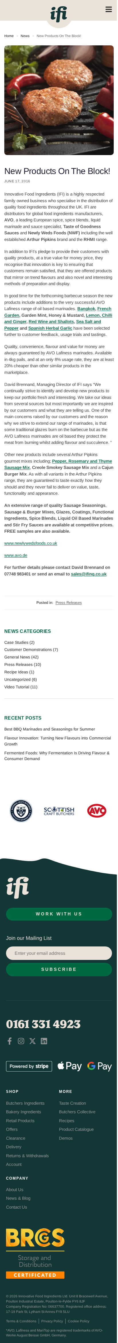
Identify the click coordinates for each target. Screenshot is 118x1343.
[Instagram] (21, 1041)
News (25, 36)
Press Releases (69, 602)
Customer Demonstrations (28, 649)
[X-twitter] (32, 1041)
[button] (56, 810)
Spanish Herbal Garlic (50, 328)
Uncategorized (17, 679)
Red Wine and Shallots (51, 321)
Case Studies (16, 642)
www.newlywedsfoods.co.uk (30, 543)
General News (17, 657)
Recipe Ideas (16, 672)
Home (9, 36)
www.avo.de (15, 555)
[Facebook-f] (9, 1041)
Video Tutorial (16, 687)
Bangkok (86, 308)
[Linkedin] (44, 1041)
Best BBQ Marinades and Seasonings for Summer (49, 729)
